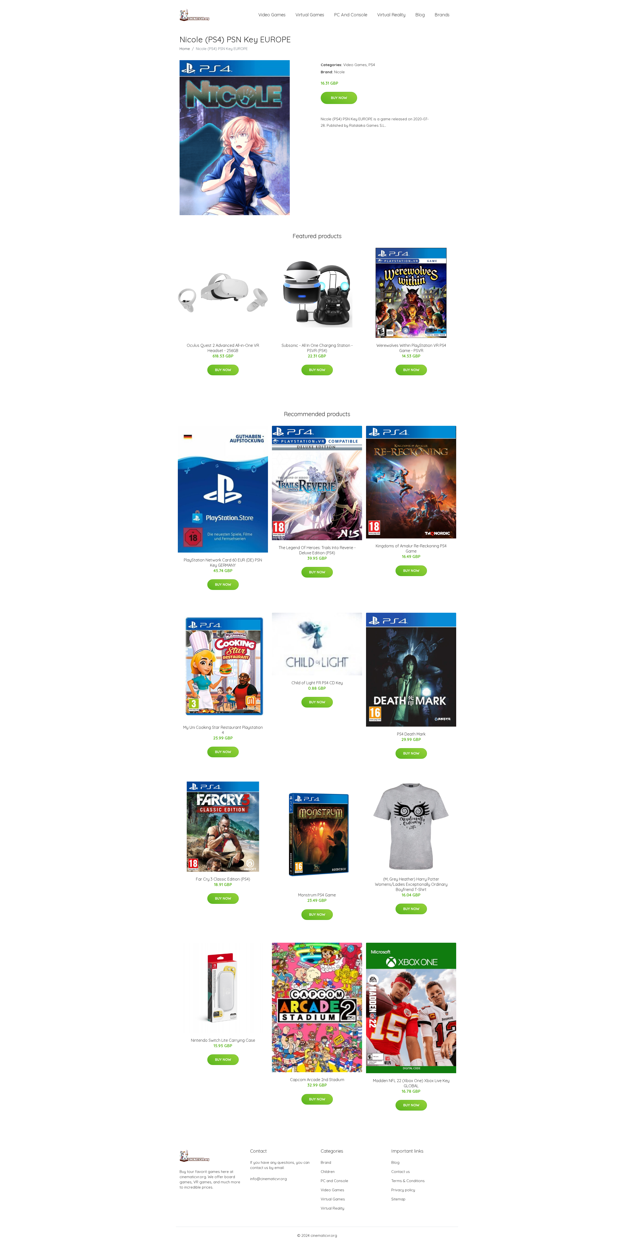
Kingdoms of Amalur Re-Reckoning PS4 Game (411, 548)
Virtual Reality (391, 15)
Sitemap (398, 1199)
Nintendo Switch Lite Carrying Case (223, 1040)
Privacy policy (403, 1190)
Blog (420, 15)
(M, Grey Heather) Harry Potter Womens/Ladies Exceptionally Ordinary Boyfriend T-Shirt (411, 884)
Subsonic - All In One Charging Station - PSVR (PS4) (317, 348)
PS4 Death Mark (411, 734)
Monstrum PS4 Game (317, 894)
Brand (326, 1162)
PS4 (372, 64)
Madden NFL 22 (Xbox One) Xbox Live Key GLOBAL (411, 1083)
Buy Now (339, 98)
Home (185, 48)
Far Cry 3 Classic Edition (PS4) (223, 879)
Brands (442, 15)
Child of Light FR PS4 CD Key (317, 682)
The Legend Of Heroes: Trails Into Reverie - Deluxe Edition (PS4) (317, 550)
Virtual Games (309, 15)
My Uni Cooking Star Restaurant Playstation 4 (223, 730)
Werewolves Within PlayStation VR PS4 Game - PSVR (411, 348)
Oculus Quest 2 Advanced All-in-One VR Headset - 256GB (223, 348)
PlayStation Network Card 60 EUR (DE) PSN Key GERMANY (223, 563)
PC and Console (350, 15)
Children (328, 1171)
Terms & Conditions (408, 1180)
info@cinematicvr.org (268, 1178)
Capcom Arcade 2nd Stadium (317, 1079)
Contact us (400, 1171)
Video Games (272, 15)
